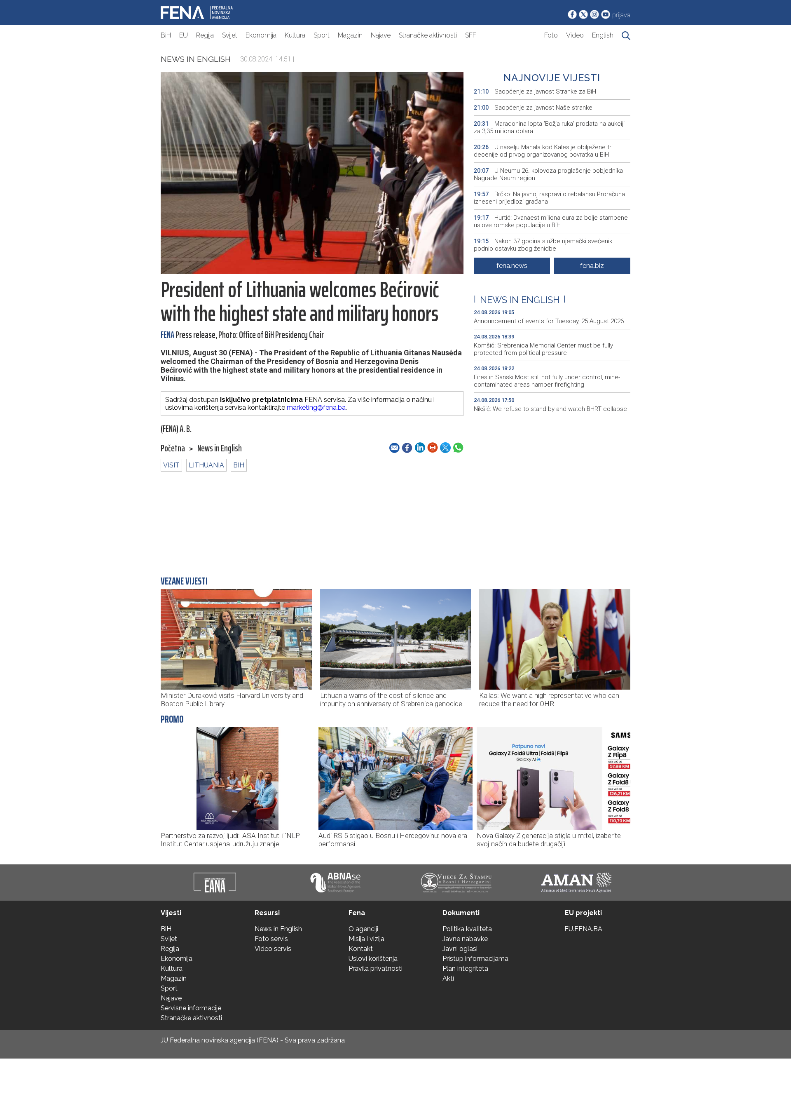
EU (183, 35)
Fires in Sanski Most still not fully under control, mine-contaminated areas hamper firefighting (547, 380)
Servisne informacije (191, 1008)
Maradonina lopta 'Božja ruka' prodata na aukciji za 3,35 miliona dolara (549, 127)
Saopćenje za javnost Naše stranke (533, 107)
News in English (196, 58)
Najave (381, 35)
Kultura (295, 35)
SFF (470, 35)
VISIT (171, 465)
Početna (173, 448)
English (602, 35)
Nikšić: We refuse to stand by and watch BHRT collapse (550, 409)
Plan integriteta (465, 968)
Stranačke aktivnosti (428, 35)
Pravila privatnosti (376, 968)
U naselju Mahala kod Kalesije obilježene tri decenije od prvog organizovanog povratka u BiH (543, 150)
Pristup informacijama (475, 958)
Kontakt (361, 949)
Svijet (229, 35)
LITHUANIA (206, 465)
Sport (322, 35)
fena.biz (592, 266)
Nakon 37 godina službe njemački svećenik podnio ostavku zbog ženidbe (543, 244)
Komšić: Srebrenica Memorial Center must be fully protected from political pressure (543, 349)
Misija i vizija (366, 939)
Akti (448, 978)
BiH (166, 35)
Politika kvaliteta (467, 929)
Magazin (350, 35)
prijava (621, 15)
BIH (238, 465)
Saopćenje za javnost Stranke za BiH (535, 91)
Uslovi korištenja (373, 958)
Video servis (273, 949)
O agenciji (363, 929)
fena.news (511, 266)
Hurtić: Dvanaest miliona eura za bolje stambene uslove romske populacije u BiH (551, 221)
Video (575, 35)
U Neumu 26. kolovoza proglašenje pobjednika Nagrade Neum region (548, 174)
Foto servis (271, 939)
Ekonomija (261, 35)
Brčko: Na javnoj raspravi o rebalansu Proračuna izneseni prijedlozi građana (549, 197)
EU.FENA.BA (583, 929)
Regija (205, 35)
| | (520, 299)
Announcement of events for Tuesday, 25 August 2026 (549, 321)
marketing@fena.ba (316, 407)
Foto (551, 35)
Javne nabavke (465, 939)
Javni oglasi (459, 949)
